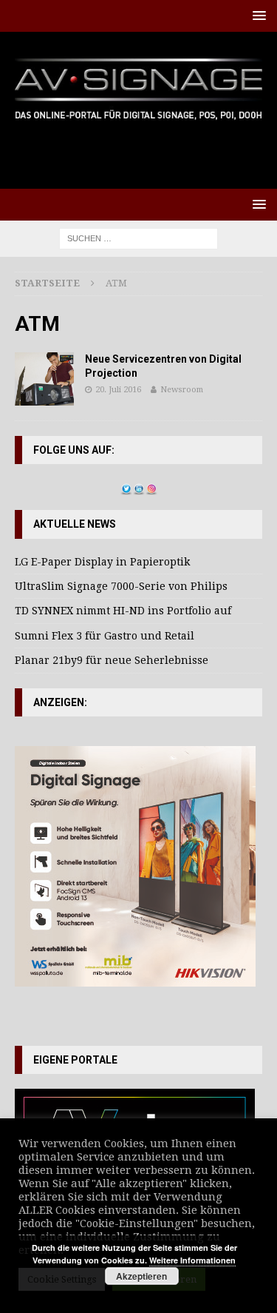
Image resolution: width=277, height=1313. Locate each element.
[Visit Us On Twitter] (126, 487)
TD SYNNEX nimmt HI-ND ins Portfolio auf (123, 611)
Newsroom (181, 389)
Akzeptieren (141, 1276)
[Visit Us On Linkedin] (138, 487)
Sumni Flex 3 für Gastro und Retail (104, 636)
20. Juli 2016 (118, 389)
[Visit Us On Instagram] (151, 487)
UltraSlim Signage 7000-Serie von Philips (121, 586)
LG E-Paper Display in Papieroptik (102, 562)
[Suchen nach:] (138, 238)
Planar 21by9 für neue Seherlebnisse (111, 660)
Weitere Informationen (192, 1260)
